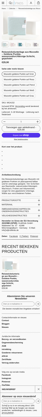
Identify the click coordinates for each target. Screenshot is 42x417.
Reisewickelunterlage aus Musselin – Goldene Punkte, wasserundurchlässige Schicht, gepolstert (10, 274)
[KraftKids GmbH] (21, 2)
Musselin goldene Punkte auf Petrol (19, 85)
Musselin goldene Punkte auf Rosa (19, 79)
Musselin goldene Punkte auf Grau (19, 96)
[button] (10, 3)
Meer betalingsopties (21, 139)
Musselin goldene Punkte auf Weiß (19, 90)
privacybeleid (7, 413)
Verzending (20, 106)
